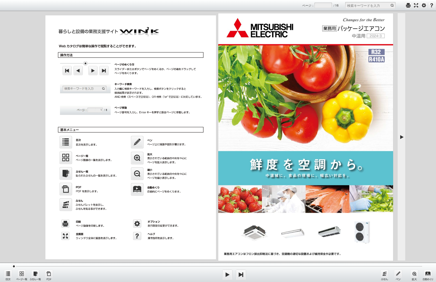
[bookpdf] (48, 274)
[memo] (398, 274)
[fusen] (384, 274)
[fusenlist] (35, 274)
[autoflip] (427, 274)
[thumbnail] (21, 274)
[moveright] (227, 274)
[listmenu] (8, 274)
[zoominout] (414, 274)
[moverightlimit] (241, 274)
